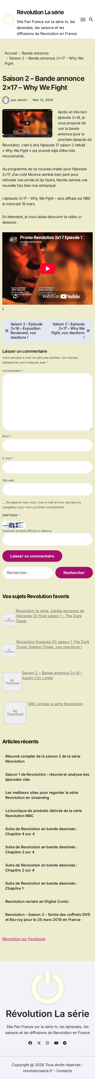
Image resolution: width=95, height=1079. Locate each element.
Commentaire (12, 370)
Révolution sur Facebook (23, 939)
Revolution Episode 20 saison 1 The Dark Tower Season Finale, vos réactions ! (52, 644)
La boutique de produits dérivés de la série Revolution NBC (43, 813)
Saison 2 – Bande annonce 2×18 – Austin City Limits (52, 675)
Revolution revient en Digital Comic (37, 901)
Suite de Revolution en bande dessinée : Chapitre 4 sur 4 (41, 831)
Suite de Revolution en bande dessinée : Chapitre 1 (41, 886)
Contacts (64, 1070)
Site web (8, 480)
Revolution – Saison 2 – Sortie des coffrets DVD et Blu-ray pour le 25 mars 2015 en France (47, 917)
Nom (6, 436)
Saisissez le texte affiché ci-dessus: (27, 531)
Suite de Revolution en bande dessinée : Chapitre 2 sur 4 (41, 867)
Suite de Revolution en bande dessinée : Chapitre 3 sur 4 (41, 849)
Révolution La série (40, 12)
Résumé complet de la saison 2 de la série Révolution (42, 759)
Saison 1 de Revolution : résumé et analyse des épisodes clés (47, 777)
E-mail (7, 458)
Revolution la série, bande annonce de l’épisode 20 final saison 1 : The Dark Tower (50, 615)
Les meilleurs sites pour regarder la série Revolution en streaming (41, 795)
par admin (19, 100)
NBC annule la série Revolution (55, 703)
